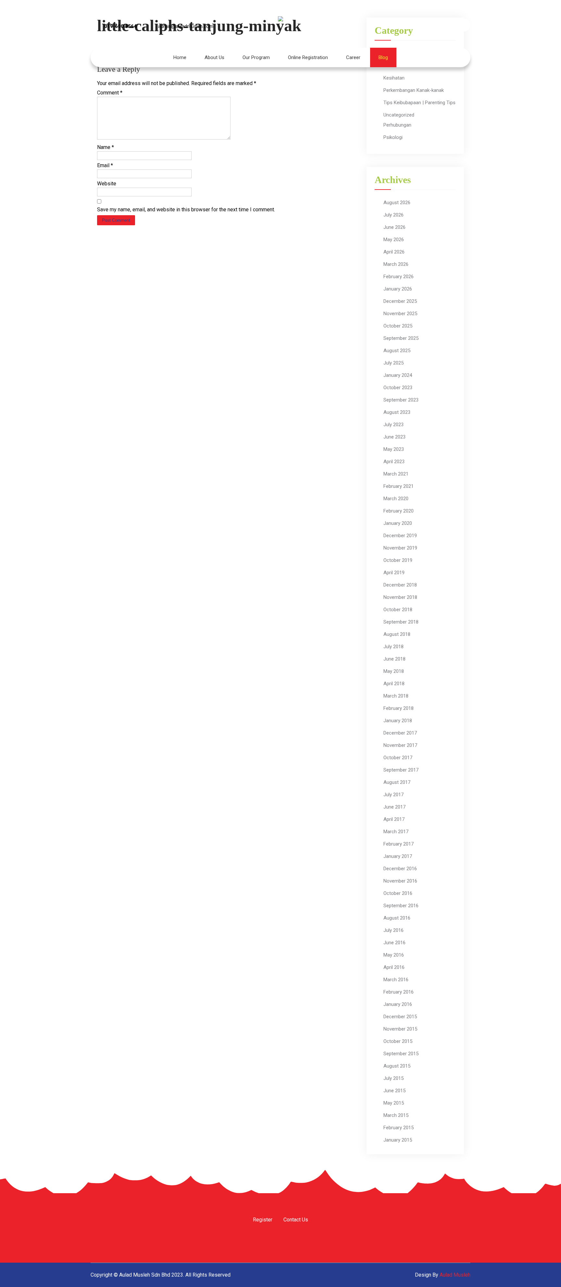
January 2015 (397, 1140)
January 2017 (397, 856)
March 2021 (395, 474)
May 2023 (393, 449)
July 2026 (393, 215)
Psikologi (393, 137)
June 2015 (394, 1091)
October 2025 (397, 326)
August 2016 (396, 918)
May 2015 (393, 1103)
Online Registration (308, 57)
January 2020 (397, 523)
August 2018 (396, 634)
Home (179, 57)
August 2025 (396, 350)
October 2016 (397, 893)
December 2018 (400, 585)
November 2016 (400, 881)
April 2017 (394, 819)
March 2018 (395, 696)
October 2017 (397, 758)
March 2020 (395, 498)
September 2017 (400, 770)
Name (105, 147)
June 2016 (394, 943)
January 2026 (397, 289)
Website (106, 183)
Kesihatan (394, 78)
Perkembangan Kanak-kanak (413, 90)
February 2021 (398, 486)
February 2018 (398, 708)
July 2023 (393, 424)
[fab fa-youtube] (446, 25)
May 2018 (393, 671)
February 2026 (398, 276)
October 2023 (397, 387)
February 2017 (398, 844)
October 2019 (397, 560)
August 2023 (396, 412)
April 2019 (394, 572)
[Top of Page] (542, 1273)
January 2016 (397, 1004)
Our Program (256, 57)
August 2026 (396, 202)
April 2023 (394, 461)
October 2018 (397, 610)
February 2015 (398, 1128)
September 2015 (400, 1054)
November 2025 (400, 313)
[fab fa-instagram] (428, 25)
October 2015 (397, 1041)
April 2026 (394, 252)
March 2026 (395, 264)
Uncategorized (398, 115)
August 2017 (396, 782)
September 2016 (400, 906)
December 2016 (400, 869)
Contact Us (295, 1220)
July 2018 (393, 647)
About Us (214, 57)
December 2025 (400, 301)
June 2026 (394, 227)
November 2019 (400, 548)
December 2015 (400, 1017)
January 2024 (397, 375)
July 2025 (393, 363)
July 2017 (393, 795)
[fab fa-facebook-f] (411, 25)
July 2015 (393, 1078)
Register (262, 1220)
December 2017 (400, 733)
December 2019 (400, 535)
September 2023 (400, 400)
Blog (383, 57)
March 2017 (395, 832)
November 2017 (400, 745)
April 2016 (394, 967)
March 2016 (395, 980)
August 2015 (396, 1066)
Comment (109, 93)
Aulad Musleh (455, 1275)
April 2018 (394, 684)
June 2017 (394, 807)
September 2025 (400, 338)
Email (105, 165)
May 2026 (393, 239)
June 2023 (394, 437)
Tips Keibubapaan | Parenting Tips (419, 102)
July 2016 (393, 930)
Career (353, 57)
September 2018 (400, 622)
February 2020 (398, 511)
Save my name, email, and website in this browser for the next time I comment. (186, 209)
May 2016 (393, 955)
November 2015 (400, 1029)
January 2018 (397, 721)
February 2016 (398, 992)
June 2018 (394, 659)
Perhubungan (397, 125)
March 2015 (395, 1115)
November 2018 (400, 597)
